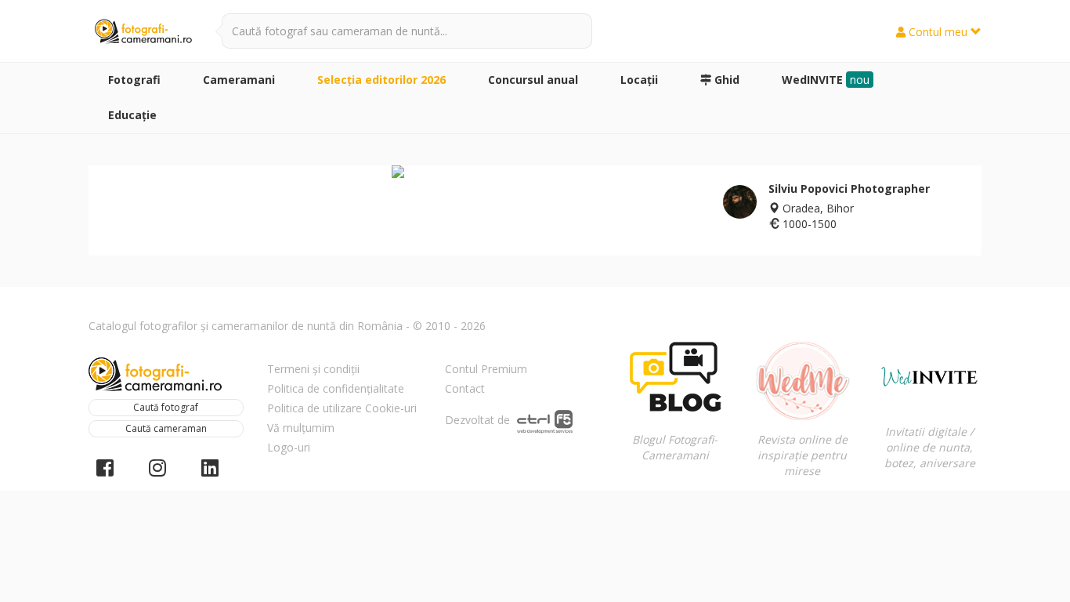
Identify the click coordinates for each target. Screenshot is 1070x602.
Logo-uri (288, 447)
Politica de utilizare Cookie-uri (342, 408)
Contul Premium (486, 368)
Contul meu (938, 31)
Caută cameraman (166, 428)
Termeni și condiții (313, 368)
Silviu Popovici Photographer (849, 188)
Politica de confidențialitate (335, 388)
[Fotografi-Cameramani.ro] (143, 32)
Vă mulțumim (300, 427)
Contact (465, 388)
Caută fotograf (165, 407)
